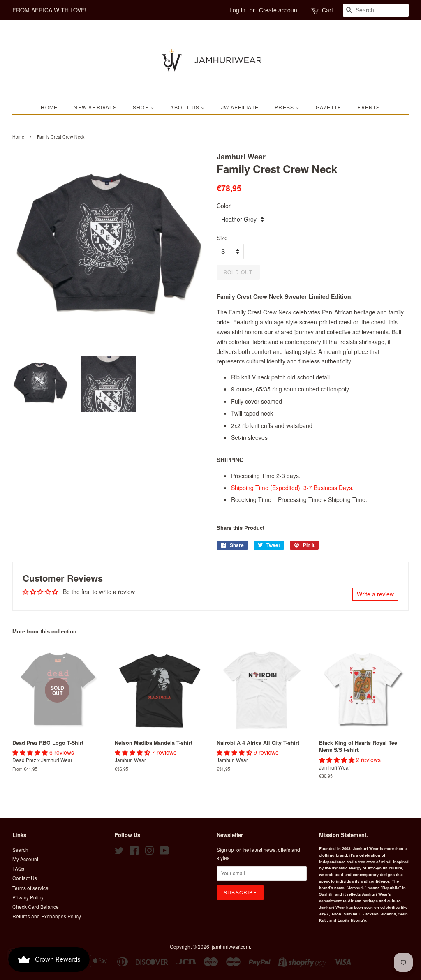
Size (222, 237)
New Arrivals (95, 107)
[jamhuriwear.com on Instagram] (149, 851)
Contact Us (24, 877)
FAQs (18, 868)
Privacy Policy (28, 897)
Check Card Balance (35, 906)
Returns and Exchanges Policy (46, 916)
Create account (279, 10)
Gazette (328, 107)
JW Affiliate (240, 107)
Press (285, 107)
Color (224, 205)
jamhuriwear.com (231, 946)
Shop (141, 107)
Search (20, 849)
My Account (25, 858)
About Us (185, 107)
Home (49, 107)
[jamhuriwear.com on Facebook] (134, 851)
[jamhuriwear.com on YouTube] (164, 851)
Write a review (375, 594)
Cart (327, 10)
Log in (237, 10)
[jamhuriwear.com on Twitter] (119, 851)
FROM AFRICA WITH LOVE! (49, 10)
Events (368, 107)
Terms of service (30, 887)
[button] (30, 752)
